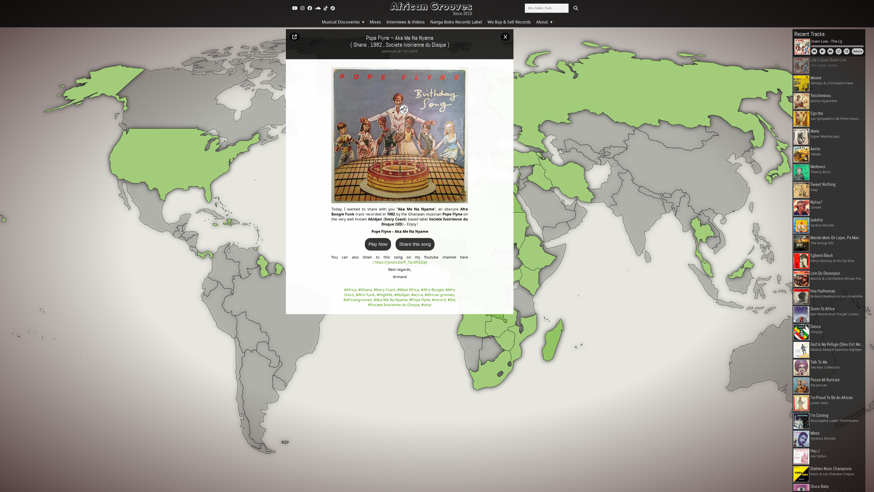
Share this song (415, 244)
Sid (452, 299)
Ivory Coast (385, 289)
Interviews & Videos (405, 22)
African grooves (440, 294)
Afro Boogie (433, 289)
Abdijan (402, 294)
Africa (351, 289)
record (440, 299)
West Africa (409, 289)
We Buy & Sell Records (509, 22)
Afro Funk (366, 294)
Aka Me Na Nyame (391, 299)
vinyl (427, 304)
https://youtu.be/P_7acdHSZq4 (400, 262)
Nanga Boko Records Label (456, 22)
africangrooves (359, 299)
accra (418, 294)
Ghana (366, 289)
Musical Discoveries (341, 22)
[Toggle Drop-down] (362, 21)
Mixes (375, 22)
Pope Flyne (421, 299)
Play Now (377, 244)
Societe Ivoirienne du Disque (416, 45)
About (542, 22)
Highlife (385, 294)
